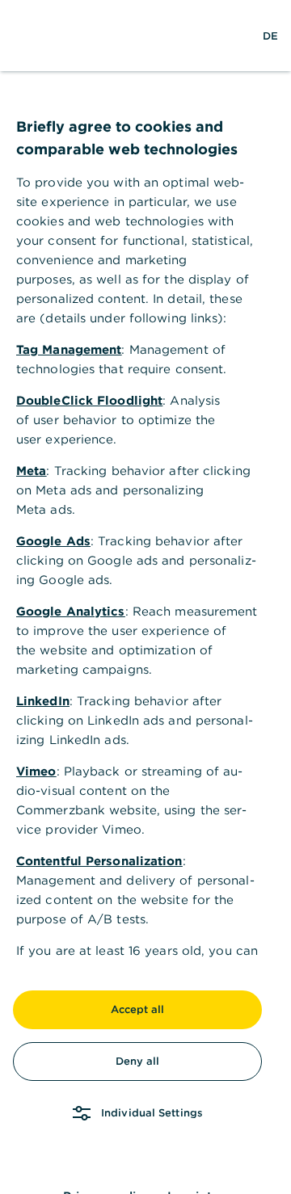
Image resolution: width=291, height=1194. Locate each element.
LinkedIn (43, 700)
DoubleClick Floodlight (89, 400)
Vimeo (36, 771)
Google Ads (53, 541)
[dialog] (145, 597)
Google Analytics (70, 611)
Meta (31, 470)
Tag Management (68, 349)
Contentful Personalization (99, 860)
